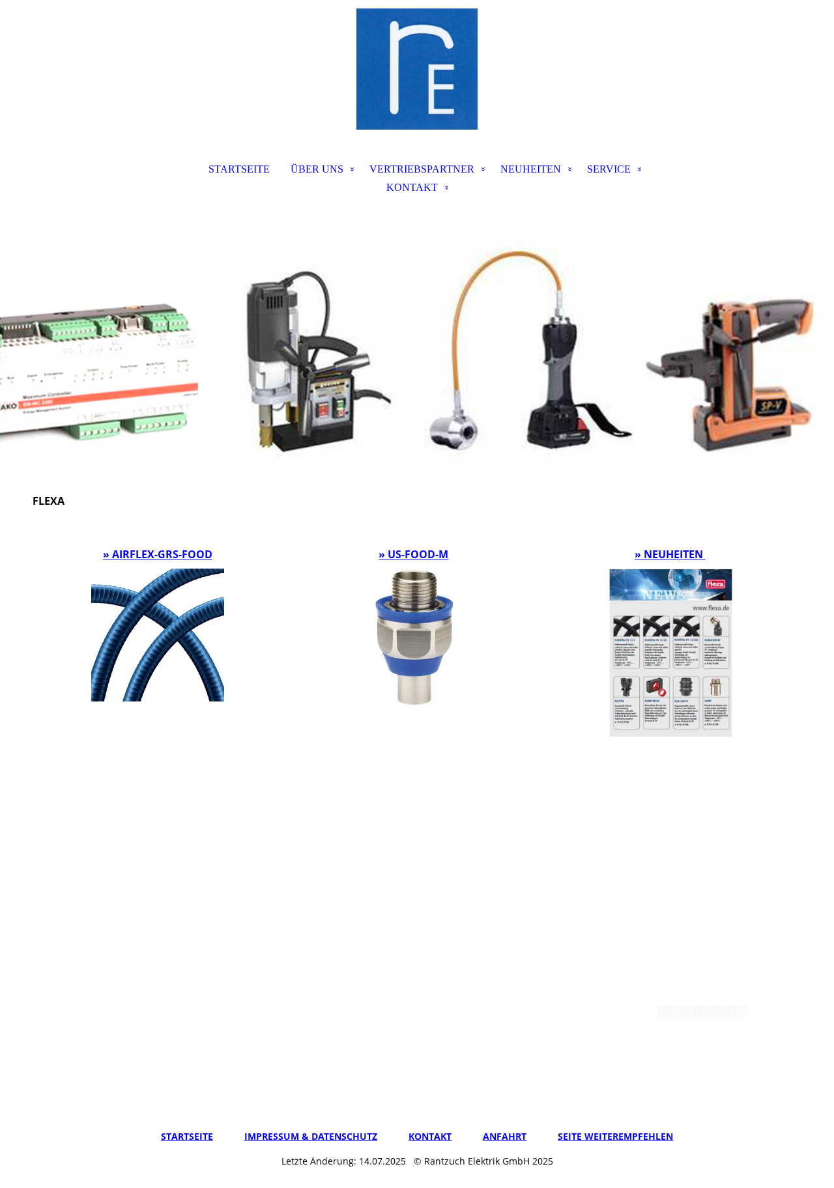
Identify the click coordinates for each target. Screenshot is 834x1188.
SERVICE (609, 169)
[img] (417, 69)
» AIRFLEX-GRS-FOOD (157, 554)
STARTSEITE (239, 169)
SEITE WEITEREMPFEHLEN (615, 1136)
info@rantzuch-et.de (702, 1012)
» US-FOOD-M (413, 554)
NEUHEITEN (530, 169)
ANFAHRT (504, 1136)
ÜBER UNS (317, 169)
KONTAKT (412, 187)
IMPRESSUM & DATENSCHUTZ (310, 1136)
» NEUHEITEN (670, 554)
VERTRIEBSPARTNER (421, 169)
